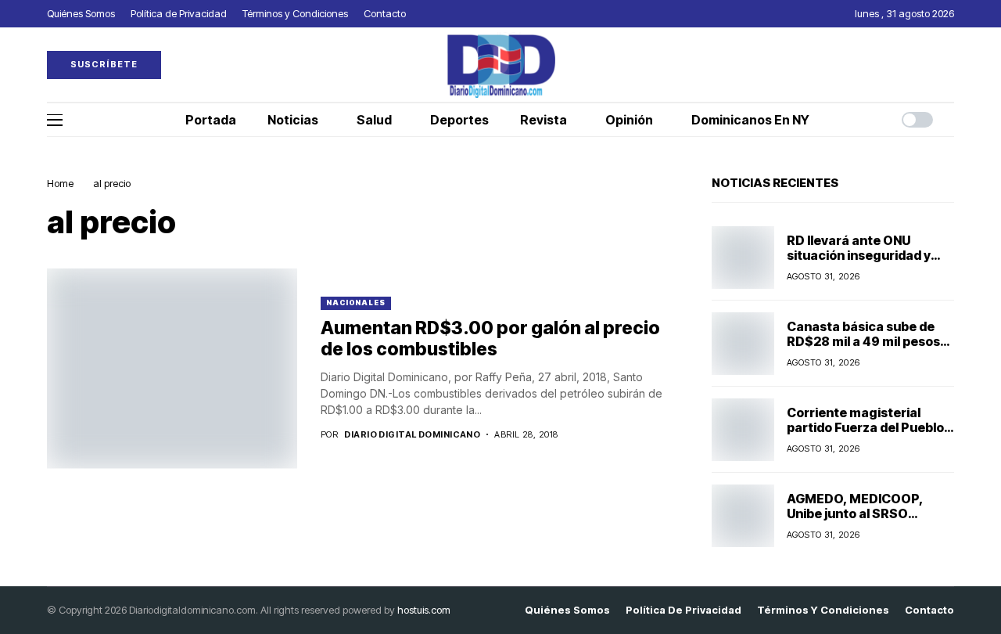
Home (60, 183)
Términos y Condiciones (823, 610)
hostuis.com (423, 609)
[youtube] (950, 64)
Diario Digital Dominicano (412, 435)
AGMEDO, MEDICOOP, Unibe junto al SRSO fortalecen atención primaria (855, 521)
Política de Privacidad (683, 610)
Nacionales (356, 302)
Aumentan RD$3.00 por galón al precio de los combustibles (490, 339)
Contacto (929, 610)
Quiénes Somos (567, 610)
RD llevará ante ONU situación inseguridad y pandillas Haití (859, 255)
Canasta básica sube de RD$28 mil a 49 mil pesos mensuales (863, 341)
